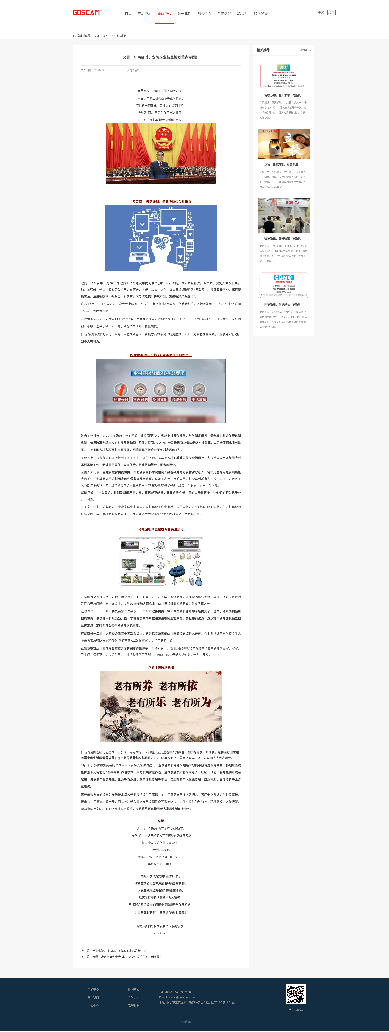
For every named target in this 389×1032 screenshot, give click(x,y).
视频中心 (204, 14)
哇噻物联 (261, 14)
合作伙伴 (224, 14)
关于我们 (184, 14)
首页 (128, 14)
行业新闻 (122, 35)
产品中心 (145, 14)
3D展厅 (242, 14)
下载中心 (93, 1005)
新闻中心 (164, 14)
